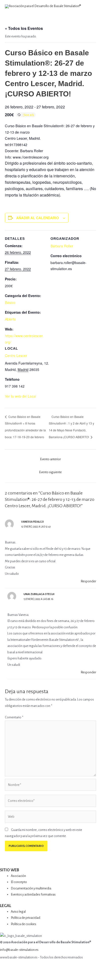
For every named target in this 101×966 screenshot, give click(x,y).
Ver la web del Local (20, 396)
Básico (10, 302)
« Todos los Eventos (24, 28)
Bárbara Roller (61, 245)
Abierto (10, 319)
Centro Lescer (16, 355)
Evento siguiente (50, 472)
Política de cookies (23, 924)
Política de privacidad (25, 918)
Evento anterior (50, 459)
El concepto (19, 882)
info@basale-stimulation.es (19, 950)
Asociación (18, 876)
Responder (88, 581)
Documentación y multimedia (31, 888)
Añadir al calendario (37, 217)
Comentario (14, 717)
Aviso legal (18, 911)
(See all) (28, 115)
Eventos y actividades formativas (33, 894)
